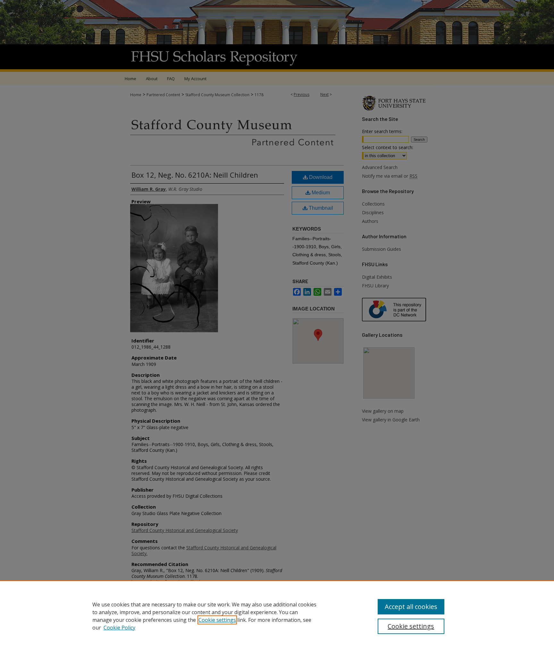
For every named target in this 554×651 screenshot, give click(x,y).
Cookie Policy (119, 627)
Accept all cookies (411, 606)
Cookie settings (217, 619)
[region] (277, 615)
